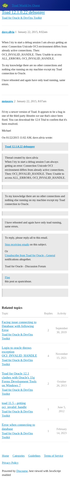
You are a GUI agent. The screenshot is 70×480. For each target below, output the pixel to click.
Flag (7, 277)
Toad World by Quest (26, 5)
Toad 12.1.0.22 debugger (23, 12)
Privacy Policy (10, 462)
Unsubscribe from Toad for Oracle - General (30, 255)
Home (5, 455)
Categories (19, 455)
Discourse (22, 470)
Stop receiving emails (17, 244)
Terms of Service (53, 455)
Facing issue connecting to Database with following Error (19, 326)
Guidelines (34, 455)
